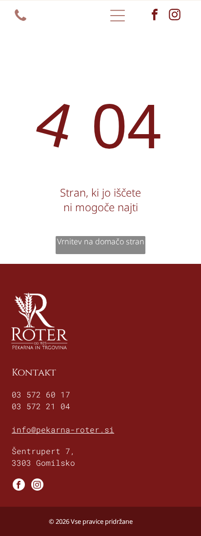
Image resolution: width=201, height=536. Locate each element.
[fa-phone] (20, 20)
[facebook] (154, 16)
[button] (117, 15)
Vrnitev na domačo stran (100, 241)
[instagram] (174, 16)
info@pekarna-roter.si (63, 429)
